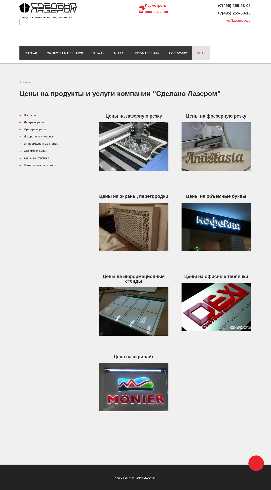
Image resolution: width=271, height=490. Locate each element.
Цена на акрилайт (134, 356)
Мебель (119, 53)
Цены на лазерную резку (134, 116)
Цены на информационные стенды (134, 279)
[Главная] (48, 4)
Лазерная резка (34, 122)
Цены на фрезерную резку (216, 116)
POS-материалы (147, 53)
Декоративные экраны (38, 136)
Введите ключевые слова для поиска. (46, 17)
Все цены (30, 115)
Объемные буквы (35, 150)
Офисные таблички (36, 157)
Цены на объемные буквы (216, 196)
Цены (201, 53)
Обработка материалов (65, 53)
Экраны (98, 53)
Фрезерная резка (35, 129)
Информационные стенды (41, 143)
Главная (30, 53)
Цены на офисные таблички (216, 276)
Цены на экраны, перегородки (133, 196)
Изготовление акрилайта (40, 165)
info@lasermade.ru (237, 20)
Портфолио (178, 53)
